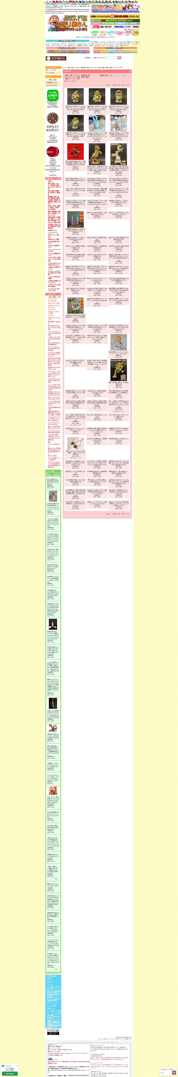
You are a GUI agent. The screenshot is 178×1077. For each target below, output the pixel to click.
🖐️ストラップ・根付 (53, 303)
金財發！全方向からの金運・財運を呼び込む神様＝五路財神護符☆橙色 (97, 622)
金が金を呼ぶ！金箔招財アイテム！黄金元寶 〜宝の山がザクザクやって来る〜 (75, 723)
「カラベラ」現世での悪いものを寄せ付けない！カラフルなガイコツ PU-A (53, 538)
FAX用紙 (127, 34)
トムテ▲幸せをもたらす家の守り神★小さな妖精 (54, 380)
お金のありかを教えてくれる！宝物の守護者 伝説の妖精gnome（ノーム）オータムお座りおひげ (75, 251)
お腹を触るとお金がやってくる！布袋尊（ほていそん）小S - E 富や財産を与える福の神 (75, 107)
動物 (49, 442)
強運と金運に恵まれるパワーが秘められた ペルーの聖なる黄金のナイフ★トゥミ (97, 509)
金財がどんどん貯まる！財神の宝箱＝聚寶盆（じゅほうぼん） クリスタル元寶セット (119, 839)
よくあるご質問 (102, 34)
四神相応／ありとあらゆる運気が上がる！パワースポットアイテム (54, 393)
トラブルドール (59, 45)
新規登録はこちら (52, 82)
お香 (49, 237)
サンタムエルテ (110, 45)
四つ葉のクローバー (124, 45)
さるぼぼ (91, 45)
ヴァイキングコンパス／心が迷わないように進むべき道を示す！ (54, 418)
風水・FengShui (52, 455)
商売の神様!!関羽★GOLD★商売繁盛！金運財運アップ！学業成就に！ (119, 590)
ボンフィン (111, 43)
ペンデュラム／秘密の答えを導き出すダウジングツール (54, 354)
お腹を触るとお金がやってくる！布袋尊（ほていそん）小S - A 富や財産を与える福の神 (119, 740)
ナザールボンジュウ (55, 43)
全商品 (50, 181)
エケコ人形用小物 (94, 41)
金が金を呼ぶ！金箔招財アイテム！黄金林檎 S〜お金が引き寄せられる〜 (119, 806)
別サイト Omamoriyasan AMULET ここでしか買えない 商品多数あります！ (52, 138)
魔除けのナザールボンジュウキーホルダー (52, 1010)
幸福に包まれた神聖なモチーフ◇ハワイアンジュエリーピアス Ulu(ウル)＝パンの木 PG (53, 576)
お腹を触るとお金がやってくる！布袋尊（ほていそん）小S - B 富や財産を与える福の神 (75, 134)
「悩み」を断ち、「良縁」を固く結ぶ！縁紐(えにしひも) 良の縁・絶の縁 (52, 983)
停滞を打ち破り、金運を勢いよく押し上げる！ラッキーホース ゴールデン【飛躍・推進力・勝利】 (97, 168)
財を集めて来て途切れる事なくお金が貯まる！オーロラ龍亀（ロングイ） (97, 440)
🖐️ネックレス (52, 309)
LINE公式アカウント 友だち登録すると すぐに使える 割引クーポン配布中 (53, 104)
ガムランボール (71, 43)
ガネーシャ (64, 43)
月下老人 (85, 45)
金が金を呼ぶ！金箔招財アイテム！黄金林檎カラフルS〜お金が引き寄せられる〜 (119, 494)
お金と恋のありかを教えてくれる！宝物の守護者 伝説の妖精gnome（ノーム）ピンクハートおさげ (97, 180)
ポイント (111, 34)
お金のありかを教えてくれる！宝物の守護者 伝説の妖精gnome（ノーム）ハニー (97, 811)
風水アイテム (127, 43)
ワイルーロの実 (118, 43)
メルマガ (119, 34)
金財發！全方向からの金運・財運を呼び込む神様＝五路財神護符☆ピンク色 (75, 622)
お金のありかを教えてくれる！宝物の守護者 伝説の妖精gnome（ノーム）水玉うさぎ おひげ (119, 134)
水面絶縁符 (79, 45)
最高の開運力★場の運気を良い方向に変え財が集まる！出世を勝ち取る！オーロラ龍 (119, 440)
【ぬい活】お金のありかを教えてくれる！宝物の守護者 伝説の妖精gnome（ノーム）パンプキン (119, 196)
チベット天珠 (134, 43)
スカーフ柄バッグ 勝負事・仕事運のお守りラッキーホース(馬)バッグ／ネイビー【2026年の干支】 (97, 723)
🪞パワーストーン (53, 232)
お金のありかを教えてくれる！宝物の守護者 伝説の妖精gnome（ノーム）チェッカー (75, 499)
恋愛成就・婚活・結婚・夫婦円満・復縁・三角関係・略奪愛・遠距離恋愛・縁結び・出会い (54, 200)
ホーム (63, 67)
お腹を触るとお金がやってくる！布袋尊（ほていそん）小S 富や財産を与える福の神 (119, 367)
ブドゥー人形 (90, 43)
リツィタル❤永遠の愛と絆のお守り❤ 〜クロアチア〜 (54, 403)
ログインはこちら (52, 85)
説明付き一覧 (116, 85)
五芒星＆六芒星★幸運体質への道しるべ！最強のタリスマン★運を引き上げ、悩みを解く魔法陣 (54, 361)
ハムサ (116, 45)
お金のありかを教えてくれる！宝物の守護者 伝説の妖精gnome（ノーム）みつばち (75, 393)
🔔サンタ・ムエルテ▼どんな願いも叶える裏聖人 (54, 272)
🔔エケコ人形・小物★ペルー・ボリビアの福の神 (54, 259)
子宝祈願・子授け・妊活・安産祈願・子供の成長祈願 (54, 226)
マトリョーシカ (98, 43)
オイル (65, 45)
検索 (174, 1072)
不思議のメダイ (130, 41)
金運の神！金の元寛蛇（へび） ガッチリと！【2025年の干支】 (97, 467)
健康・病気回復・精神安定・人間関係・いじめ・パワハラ (54, 213)
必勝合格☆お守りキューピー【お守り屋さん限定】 (53, 787)
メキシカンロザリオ (81, 43)
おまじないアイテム (111, 41)
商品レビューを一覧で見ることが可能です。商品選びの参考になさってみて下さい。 (65, 37)
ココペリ (53, 45)
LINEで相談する (10, 1073)
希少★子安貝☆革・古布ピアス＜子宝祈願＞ (52, 596)
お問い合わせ (135, 34)
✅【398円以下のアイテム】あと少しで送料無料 (54, 327)
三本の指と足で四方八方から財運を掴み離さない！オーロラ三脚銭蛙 (76, 467)
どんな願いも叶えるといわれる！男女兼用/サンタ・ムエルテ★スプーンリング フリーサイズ (53, 561)
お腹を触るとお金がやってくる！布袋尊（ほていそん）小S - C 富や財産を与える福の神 (119, 107)
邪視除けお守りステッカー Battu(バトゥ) (53, 970)
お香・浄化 (97, 45)
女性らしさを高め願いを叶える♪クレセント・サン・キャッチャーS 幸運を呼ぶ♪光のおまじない (53, 766)
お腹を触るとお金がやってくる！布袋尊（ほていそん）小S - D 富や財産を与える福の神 (97, 107)
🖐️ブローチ (51, 315)
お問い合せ (96, 57)
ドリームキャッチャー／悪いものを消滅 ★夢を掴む (54, 333)
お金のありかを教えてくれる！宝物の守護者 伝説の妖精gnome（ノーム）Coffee (97, 499)
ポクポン (105, 43)
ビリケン (103, 45)
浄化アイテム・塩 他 (53, 234)
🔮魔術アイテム (52, 230)
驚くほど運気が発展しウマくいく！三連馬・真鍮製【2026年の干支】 (75, 180)
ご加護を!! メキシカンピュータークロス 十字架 (52, 838)
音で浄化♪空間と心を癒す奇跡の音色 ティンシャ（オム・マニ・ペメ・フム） (53, 514)
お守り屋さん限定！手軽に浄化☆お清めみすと (52, 930)
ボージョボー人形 (121, 41)
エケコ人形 (102, 41)
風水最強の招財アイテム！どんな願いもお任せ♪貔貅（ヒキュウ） (75, 585)
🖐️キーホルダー (52, 300)
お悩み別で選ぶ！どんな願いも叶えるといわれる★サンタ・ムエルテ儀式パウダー (52, 680)
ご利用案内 (94, 34)
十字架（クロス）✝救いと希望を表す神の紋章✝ (54, 338)
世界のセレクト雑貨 (53, 239)
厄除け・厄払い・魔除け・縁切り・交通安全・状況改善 (54, 207)
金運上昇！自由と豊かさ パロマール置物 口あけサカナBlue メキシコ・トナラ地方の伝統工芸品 (97, 383)
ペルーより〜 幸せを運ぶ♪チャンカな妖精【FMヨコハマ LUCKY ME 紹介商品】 (53, 882)
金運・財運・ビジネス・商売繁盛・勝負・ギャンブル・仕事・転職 (85, 67)
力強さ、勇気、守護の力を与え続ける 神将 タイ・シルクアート (75, 206)
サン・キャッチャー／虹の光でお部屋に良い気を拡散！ (54, 348)
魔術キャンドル (72, 45)
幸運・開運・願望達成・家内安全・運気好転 (54, 192)
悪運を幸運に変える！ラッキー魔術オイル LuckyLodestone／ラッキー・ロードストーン (53, 665)
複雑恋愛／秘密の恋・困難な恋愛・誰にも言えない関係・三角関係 (54, 413)
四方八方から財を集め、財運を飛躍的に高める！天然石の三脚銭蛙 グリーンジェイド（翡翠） (97, 206)
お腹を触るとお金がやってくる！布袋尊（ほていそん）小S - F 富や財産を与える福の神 (119, 759)
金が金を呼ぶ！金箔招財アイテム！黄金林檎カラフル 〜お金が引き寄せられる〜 (75, 509)
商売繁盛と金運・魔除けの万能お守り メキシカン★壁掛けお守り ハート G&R (97, 674)
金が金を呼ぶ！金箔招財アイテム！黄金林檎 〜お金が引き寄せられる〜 (75, 846)
